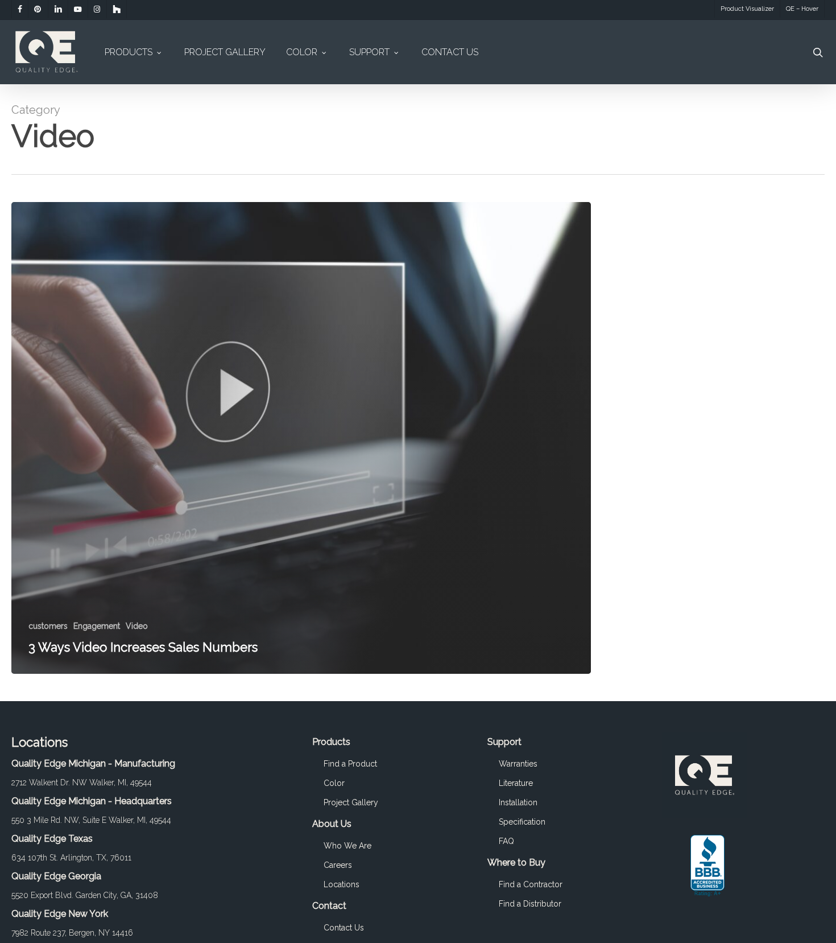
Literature (516, 783)
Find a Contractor (530, 884)
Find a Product (350, 763)
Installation (518, 802)
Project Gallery (351, 802)
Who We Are (347, 845)
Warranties (518, 763)
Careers (338, 865)
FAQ (506, 841)
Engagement (96, 626)
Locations (341, 884)
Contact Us (344, 927)
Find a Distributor (530, 903)
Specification (522, 821)
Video (137, 626)
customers (48, 626)
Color (334, 783)
